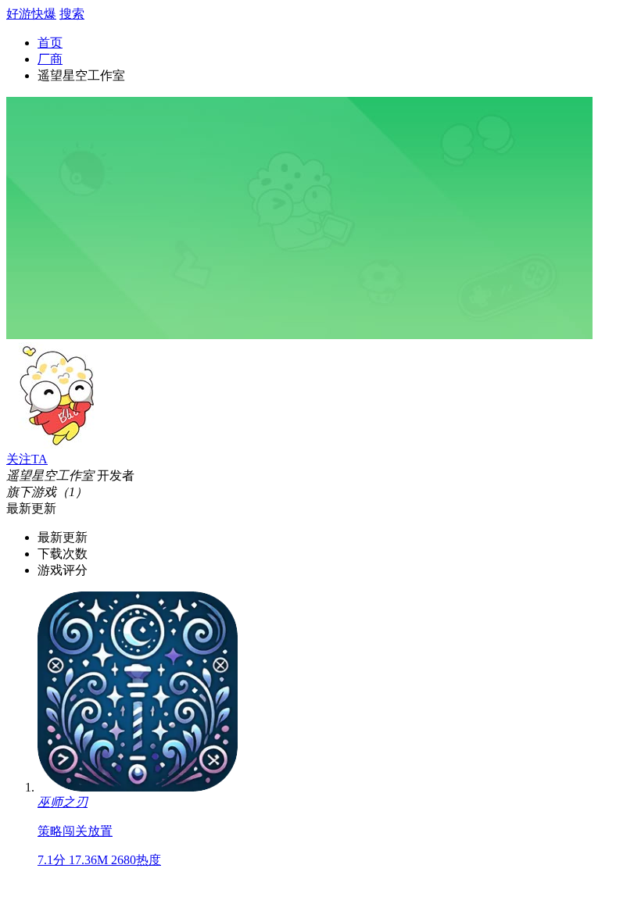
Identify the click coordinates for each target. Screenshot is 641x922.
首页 (50, 42)
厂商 (50, 59)
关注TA (27, 459)
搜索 (71, 13)
